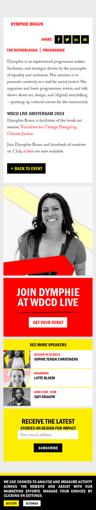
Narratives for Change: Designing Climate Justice (42, 131)
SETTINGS (32, 503)
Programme (54, 50)
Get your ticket (48, 322)
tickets (28, 151)
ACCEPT (11, 503)
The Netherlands (22, 50)
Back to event (28, 168)
